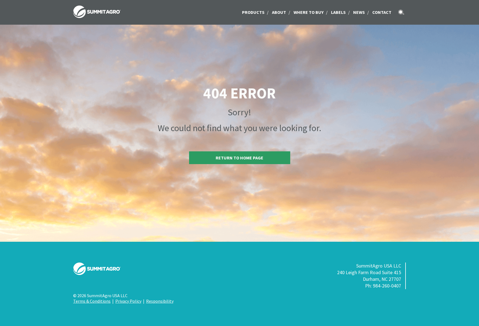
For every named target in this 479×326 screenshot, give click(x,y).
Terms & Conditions (92, 301)
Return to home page (239, 158)
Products (253, 12)
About (279, 12)
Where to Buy (308, 12)
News (359, 12)
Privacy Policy (128, 301)
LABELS (338, 12)
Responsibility (160, 301)
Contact (381, 12)
